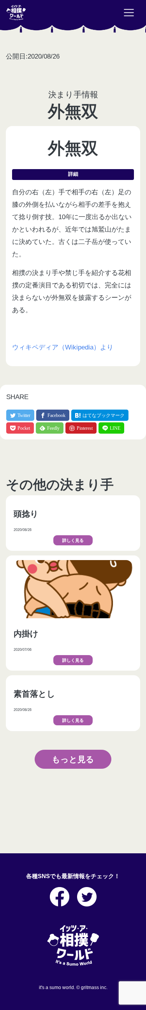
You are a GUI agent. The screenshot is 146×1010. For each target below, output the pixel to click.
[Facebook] (52, 415)
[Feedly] (49, 428)
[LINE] (111, 428)
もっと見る (73, 759)
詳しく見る (73, 540)
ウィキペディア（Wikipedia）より (62, 347)
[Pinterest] (81, 428)
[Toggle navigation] (129, 13)
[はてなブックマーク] (99, 415)
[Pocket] (20, 428)
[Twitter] (20, 415)
